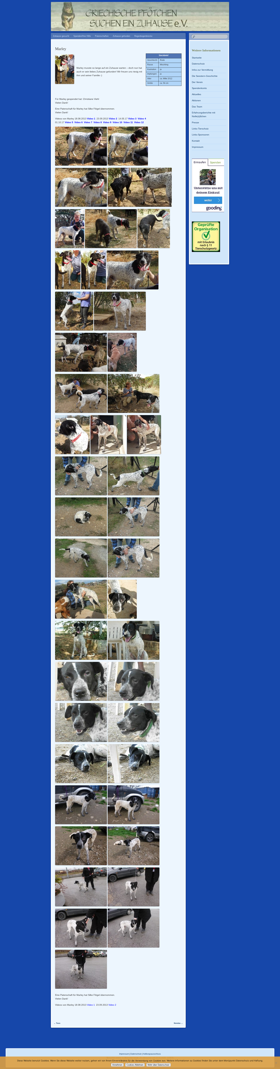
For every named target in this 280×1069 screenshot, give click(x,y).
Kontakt (196, 140)
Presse (195, 122)
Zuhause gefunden (121, 36)
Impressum (197, 147)
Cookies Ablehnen (135, 1065)
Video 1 (91, 118)
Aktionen (196, 100)
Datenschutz (198, 63)
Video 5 (69, 122)
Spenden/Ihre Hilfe (82, 36)
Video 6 (78, 122)
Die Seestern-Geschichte (204, 76)
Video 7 (88, 122)
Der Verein (197, 82)
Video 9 (107, 122)
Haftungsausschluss (152, 1054)
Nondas (178, 1023)
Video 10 (117, 122)
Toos (57, 1023)
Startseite (197, 57)
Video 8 (97, 122)
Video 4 (142, 118)
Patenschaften (102, 36)
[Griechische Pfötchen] (163, 15)
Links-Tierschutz (200, 128)
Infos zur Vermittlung (202, 70)
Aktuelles (196, 94)
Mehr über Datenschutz (158, 1065)
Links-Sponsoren (200, 134)
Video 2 (113, 118)
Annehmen (117, 1065)
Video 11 (128, 122)
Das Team (197, 106)
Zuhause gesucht (61, 36)
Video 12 (139, 122)
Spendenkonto (199, 88)
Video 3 (132, 118)
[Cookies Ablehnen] (276, 1062)
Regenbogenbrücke (143, 36)
